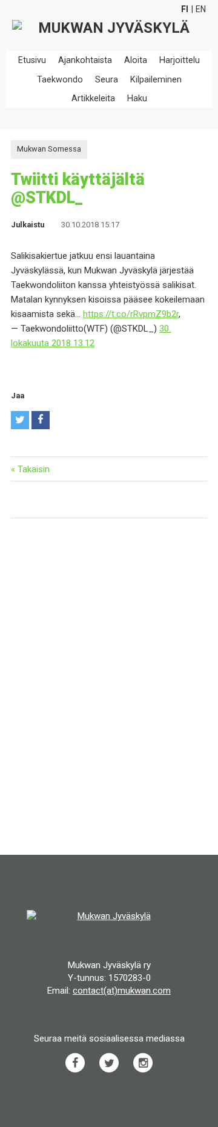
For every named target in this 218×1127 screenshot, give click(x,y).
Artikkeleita (93, 98)
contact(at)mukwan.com (122, 990)
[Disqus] (109, 688)
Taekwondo (60, 80)
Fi (184, 9)
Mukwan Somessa (49, 148)
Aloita (135, 60)
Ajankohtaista (85, 60)
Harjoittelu (179, 60)
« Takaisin (30, 469)
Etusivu (32, 60)
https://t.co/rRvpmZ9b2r (131, 314)
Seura (106, 80)
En (201, 9)
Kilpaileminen (156, 80)
